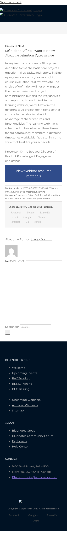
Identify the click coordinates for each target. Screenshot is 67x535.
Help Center (20, 446)
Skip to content (10, 2)
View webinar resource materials (33, 173)
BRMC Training (22, 383)
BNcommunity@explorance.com (34, 477)
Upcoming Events (24, 373)
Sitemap (18, 410)
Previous (11, 46)
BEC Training (21, 389)
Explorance (19, 441)
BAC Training (21, 378)
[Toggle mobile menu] (1, 19)
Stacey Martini (15, 188)
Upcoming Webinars (26, 400)
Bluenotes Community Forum (32, 436)
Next (21, 46)
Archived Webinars (25, 191)
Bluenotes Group (24, 430)
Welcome (18, 367)
